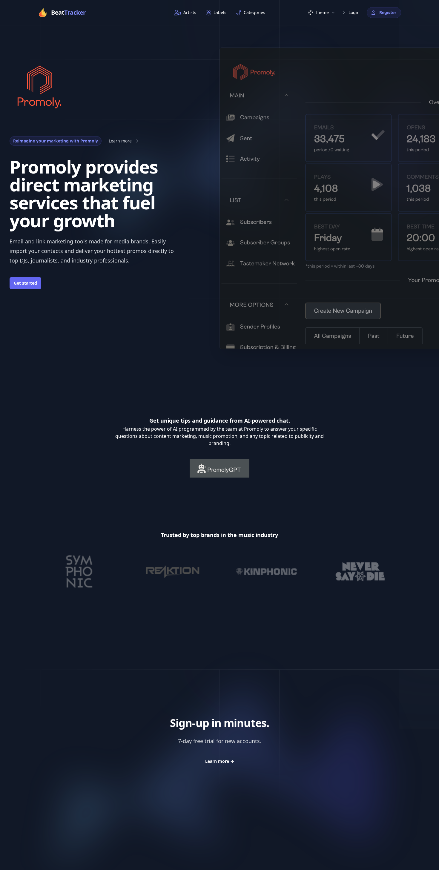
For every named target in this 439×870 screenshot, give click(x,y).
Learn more (219, 761)
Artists (189, 12)
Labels (220, 12)
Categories (254, 12)
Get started (25, 283)
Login (354, 12)
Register (387, 12)
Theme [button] (322, 12)
